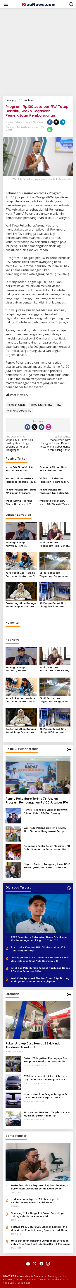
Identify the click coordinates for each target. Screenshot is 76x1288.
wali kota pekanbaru (19, 410)
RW (59, 404)
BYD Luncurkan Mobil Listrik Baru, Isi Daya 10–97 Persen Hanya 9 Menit (46, 1078)
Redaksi (7, 1279)
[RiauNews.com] (38, 4)
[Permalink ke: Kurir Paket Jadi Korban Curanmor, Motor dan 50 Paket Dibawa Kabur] (21, 560)
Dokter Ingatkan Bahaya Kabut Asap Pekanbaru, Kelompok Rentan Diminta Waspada (21, 605)
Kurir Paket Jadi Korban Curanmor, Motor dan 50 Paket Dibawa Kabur (21, 574)
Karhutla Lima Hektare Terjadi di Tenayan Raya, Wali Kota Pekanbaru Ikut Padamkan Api (21, 480)
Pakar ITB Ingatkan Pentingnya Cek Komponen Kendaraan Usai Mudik (45, 1060)
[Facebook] (27, 427)
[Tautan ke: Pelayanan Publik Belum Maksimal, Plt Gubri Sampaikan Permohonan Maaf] (13, 851)
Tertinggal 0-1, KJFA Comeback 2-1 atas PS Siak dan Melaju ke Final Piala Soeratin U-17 (40, 959)
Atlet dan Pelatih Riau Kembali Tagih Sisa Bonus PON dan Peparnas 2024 (40, 969)
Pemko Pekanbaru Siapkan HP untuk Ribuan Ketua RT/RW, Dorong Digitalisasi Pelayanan (46, 811)
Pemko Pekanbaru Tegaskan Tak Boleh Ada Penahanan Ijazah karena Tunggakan (54, 491)
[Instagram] (48, 427)
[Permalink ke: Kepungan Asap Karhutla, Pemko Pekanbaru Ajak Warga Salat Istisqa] (21, 530)
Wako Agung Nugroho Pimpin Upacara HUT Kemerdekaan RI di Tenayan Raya (19, 502)
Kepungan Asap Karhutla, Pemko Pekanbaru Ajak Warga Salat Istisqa (20, 544)
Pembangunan (16, 404)
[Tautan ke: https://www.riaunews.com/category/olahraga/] (69, 888)
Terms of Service (26, 1279)
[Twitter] (34, 427)
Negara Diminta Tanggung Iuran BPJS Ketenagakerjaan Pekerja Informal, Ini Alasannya (47, 866)
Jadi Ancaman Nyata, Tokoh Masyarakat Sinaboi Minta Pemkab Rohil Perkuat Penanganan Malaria (36, 1201)
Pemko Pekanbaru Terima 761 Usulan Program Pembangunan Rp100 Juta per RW (21, 491)
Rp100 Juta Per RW (41, 404)
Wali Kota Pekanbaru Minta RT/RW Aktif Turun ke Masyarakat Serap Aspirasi (54, 502)
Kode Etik (8, 1282)
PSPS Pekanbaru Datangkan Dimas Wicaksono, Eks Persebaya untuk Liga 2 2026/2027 (39, 939)
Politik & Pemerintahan (28, 127)
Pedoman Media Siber (52, 1279)
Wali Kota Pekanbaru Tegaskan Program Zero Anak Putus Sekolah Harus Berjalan (54, 480)
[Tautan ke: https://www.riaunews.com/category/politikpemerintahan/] (69, 749)
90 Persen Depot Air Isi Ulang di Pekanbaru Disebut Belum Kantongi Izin (54, 605)
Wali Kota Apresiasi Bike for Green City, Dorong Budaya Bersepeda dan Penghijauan (40, 980)
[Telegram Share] (62, 122)
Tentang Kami (56, 1276)
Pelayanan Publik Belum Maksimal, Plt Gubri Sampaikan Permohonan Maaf (47, 847)
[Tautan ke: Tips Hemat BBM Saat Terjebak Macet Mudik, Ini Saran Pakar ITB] (13, 1118)
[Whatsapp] (50, 129)
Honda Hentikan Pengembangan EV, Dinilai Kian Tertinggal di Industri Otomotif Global (46, 1096)
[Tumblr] (41, 427)
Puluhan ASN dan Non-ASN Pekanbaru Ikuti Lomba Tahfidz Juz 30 (53, 469)
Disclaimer (24, 1282)
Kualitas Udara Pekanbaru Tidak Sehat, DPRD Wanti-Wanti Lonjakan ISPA (54, 544)
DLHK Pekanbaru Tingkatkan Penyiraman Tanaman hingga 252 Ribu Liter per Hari (53, 574)
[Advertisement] (38, 50)
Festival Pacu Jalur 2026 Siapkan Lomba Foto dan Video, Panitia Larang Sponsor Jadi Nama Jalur (39, 1228)
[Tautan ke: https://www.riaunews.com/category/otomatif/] (69, 994)
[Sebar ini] (50, 122)
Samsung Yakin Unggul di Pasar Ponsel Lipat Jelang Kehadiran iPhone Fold (38, 1215)
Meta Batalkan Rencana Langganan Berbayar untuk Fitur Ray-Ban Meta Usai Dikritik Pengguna (40, 1242)
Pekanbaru (11, 127)
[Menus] (6, 4)
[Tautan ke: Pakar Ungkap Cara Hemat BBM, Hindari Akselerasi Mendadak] (38, 1020)
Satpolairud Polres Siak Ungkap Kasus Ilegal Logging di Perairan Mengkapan (19, 443)
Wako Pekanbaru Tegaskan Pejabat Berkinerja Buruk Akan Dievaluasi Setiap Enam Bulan (39, 1187)
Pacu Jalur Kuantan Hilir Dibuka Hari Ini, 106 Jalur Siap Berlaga (38, 949)
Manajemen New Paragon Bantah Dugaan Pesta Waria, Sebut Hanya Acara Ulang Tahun (54, 443)
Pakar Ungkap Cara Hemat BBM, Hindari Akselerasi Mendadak (34, 1045)
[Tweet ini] (56, 122)
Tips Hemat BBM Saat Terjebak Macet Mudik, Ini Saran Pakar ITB (47, 1114)
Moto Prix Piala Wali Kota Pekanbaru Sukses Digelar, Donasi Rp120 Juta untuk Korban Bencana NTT (21, 469)
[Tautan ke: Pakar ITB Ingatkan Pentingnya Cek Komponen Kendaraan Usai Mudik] (13, 1064)
